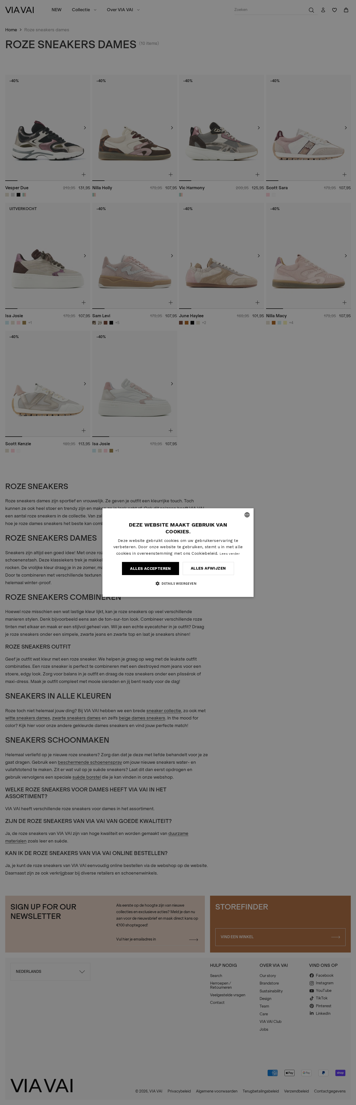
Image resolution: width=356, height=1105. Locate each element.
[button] (178, 583)
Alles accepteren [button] (150, 568)
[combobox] (247, 514)
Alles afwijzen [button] (208, 568)
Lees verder (230, 553)
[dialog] (178, 552)
